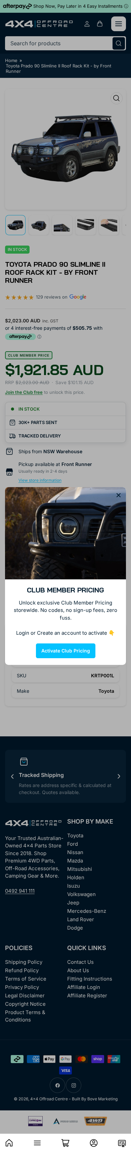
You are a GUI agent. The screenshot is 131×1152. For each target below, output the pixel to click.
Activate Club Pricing (65, 650)
